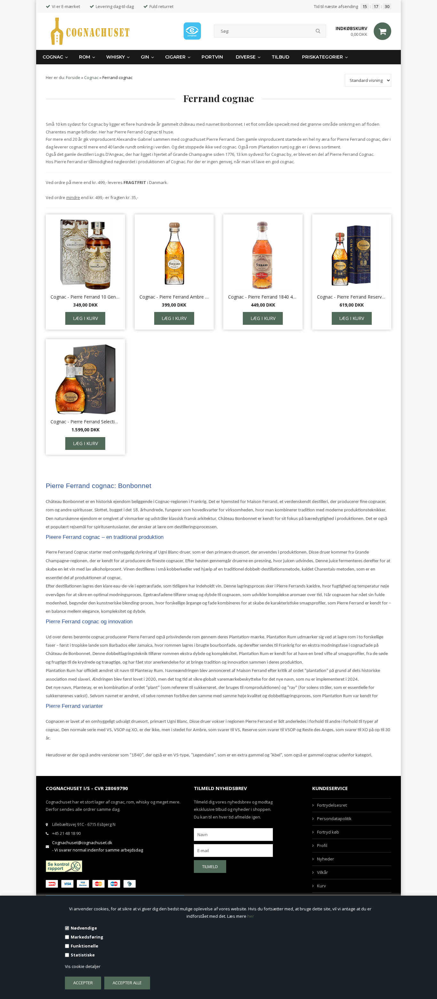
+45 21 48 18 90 (66, 833)
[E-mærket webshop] (192, 31)
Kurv (321, 886)
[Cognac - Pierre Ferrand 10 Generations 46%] (85, 254)
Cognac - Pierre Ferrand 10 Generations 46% (85, 297)
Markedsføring (87, 937)
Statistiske (83, 955)
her (250, 916)
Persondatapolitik (334, 818)
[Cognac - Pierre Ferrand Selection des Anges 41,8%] (85, 379)
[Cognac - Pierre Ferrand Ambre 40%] (174, 254)
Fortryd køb (328, 832)
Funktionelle (84, 946)
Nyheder (325, 859)
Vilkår (322, 872)
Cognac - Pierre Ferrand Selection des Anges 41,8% (85, 422)
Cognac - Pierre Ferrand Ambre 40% (174, 297)
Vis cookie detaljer (82, 966)
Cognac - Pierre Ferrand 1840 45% (263, 297)
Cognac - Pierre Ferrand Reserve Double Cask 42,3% (352, 297)
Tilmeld (210, 866)
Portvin (212, 57)
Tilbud (280, 57)
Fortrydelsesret (332, 805)
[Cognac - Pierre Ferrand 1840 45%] (263, 254)
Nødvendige (84, 928)
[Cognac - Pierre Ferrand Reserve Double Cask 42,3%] (352, 254)
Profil (322, 845)
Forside (73, 77)
